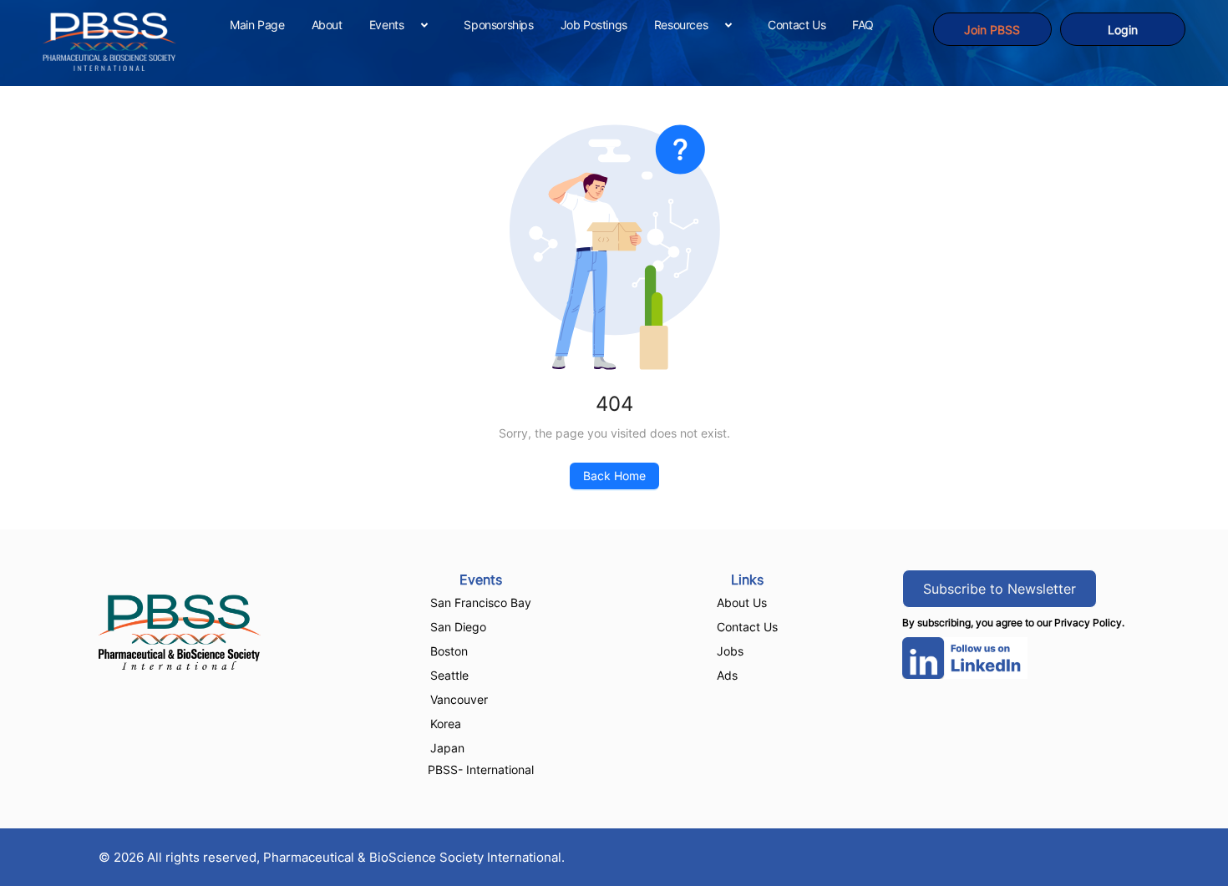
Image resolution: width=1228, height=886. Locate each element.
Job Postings (594, 25)
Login (1123, 30)
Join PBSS (992, 30)
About (327, 25)
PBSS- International (481, 769)
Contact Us (796, 25)
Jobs (730, 651)
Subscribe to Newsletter (999, 588)
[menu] (574, 25)
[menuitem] (256, 25)
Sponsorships (498, 25)
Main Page (257, 25)
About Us (742, 602)
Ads (727, 675)
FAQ (863, 25)
